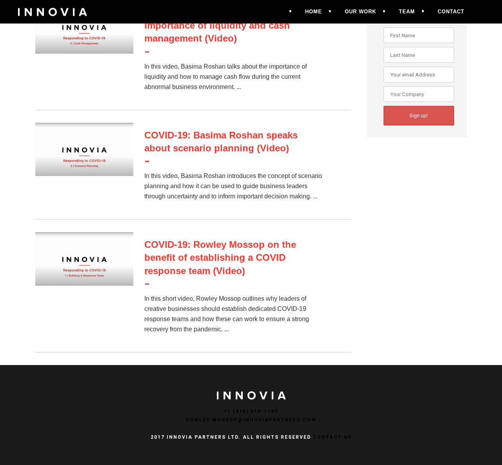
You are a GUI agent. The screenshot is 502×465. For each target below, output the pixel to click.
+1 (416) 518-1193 (251, 411)
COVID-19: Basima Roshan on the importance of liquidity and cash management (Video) (219, 25)
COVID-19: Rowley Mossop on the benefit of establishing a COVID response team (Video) (220, 257)
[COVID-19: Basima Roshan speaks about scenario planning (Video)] (84, 149)
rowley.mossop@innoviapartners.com (251, 420)
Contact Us (332, 437)
